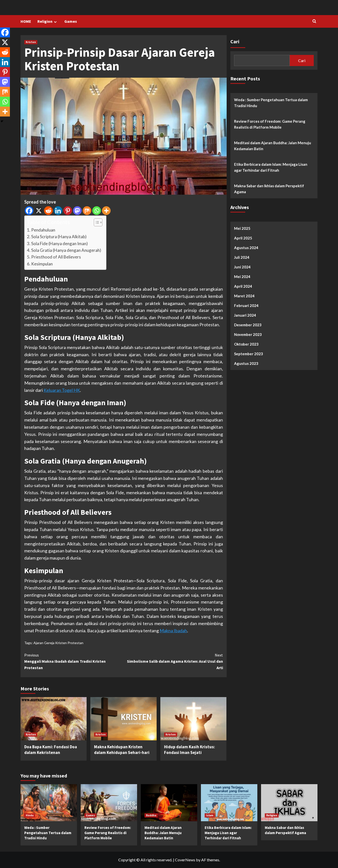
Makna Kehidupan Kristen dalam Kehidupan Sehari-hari (121, 749)
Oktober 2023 (246, 344)
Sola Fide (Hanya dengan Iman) (59, 243)
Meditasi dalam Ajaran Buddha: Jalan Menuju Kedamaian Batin (272, 146)
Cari (234, 41)
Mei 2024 (242, 276)
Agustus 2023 (246, 363)
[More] (106, 210)
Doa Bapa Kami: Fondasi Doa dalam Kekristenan (50, 749)
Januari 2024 (245, 315)
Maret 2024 (244, 296)
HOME (26, 21)
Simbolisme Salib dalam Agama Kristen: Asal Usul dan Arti (175, 661)
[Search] (314, 21)
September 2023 (248, 354)
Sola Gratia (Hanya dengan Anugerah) (66, 250)
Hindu (30, 815)
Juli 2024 (241, 257)
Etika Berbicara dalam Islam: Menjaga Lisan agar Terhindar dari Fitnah (270, 167)
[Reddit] (48, 210)
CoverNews (185, 859)
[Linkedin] (58, 210)
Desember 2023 (248, 325)
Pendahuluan (43, 230)
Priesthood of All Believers (56, 256)
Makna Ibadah (173, 630)
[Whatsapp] (96, 210)
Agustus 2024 (246, 247)
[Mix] (87, 210)
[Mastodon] (77, 210)
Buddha (151, 815)
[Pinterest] (67, 210)
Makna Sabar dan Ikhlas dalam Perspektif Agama (269, 189)
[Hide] (2, 121)
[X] (38, 210)
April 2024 (243, 286)
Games (70, 21)
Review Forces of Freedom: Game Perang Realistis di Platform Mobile (269, 124)
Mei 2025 (242, 228)
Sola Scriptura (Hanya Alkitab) (59, 236)
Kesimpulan (42, 263)
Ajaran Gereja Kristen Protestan (58, 643)
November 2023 (248, 334)
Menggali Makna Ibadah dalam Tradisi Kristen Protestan (65, 661)
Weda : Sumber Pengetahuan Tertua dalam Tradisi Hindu (271, 102)
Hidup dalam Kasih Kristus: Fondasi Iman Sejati (189, 749)
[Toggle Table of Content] (95, 222)
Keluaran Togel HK (62, 390)
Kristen (31, 42)
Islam (209, 815)
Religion (44, 21)
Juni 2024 (242, 267)
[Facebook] (29, 210)
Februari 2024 (246, 305)
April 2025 (243, 238)
